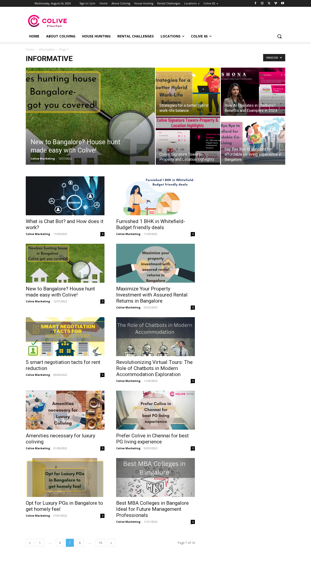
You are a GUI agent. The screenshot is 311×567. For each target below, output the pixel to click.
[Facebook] (255, 3)
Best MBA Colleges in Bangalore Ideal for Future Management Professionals (152, 509)
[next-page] (111, 543)
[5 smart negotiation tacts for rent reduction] (65, 336)
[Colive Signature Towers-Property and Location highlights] (188, 141)
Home (30, 49)
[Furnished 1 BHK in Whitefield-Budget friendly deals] (155, 195)
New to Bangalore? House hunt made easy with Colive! (60, 292)
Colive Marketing (43, 158)
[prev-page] (30, 543)
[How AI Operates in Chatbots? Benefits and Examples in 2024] (253, 92)
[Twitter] (269, 3)
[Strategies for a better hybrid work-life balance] (188, 92)
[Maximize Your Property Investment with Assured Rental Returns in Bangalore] (155, 263)
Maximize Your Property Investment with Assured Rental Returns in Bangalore (152, 295)
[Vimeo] (275, 3)
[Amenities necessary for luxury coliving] (65, 410)
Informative (47, 49)
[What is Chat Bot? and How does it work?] (65, 195)
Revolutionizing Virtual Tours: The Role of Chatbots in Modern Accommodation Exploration (154, 368)
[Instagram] (262, 3)
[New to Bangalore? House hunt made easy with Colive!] (90, 122)
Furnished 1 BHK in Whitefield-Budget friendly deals (150, 224)
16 (100, 543)
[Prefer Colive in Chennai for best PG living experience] (155, 410)
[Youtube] (282, 3)
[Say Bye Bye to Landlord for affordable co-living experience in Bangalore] (253, 141)
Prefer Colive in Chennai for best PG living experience (152, 439)
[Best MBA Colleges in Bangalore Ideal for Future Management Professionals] (155, 477)
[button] (279, 36)
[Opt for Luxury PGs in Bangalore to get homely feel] (65, 477)
